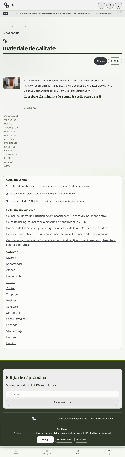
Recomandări (14, 264)
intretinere (50, 86)
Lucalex (79, 86)
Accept (45, 439)
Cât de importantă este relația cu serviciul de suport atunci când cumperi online (47, 13)
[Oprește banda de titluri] (119, 13)
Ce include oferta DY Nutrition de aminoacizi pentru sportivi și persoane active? (50, 201)
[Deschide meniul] (101, 5)
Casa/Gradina (55, 81)
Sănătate (12, 306)
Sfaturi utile (13, 312)
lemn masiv (66, 86)
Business (12, 300)
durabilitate (98, 81)
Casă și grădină (16, 319)
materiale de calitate (98, 86)
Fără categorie (33, 86)
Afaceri (10, 270)
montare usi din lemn (47, 91)
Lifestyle (11, 325)
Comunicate (14, 276)
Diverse (11, 257)
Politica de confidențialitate (73, 418)
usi (68, 91)
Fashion (11, 343)
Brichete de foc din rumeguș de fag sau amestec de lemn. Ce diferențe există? (49, 186)
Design (85, 81)
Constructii (72, 81)
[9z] (6, 5)
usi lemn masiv (80, 91)
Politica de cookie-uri (102, 418)
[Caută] (110, 5)
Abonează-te (61, 402)
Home (5, 27)
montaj (28, 91)
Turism (10, 282)
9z (12, 5)
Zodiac (10, 288)
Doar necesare (64, 439)
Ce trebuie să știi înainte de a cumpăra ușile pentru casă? (62, 97)
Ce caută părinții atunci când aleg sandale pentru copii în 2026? (42, 193)
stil (63, 91)
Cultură (11, 337)
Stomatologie (15, 331)
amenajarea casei (35, 81)
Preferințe (81, 439)
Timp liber (12, 294)
